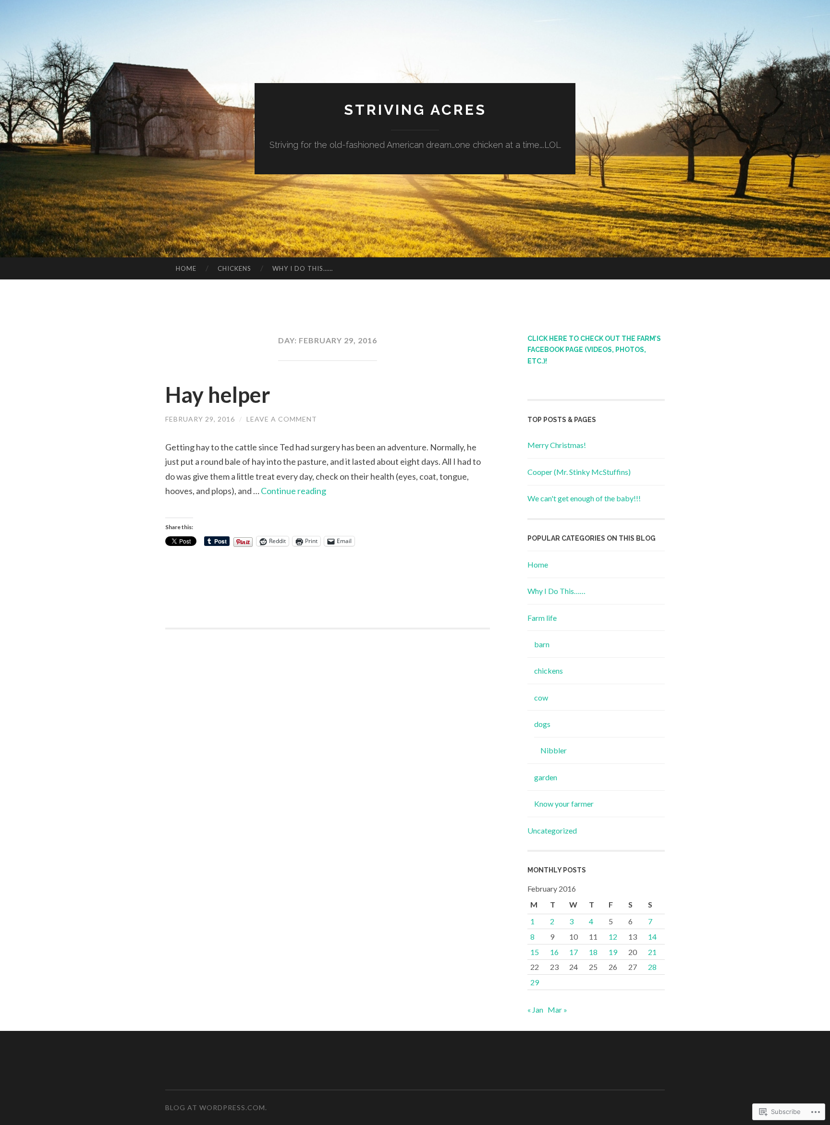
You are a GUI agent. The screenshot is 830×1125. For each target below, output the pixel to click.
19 (613, 951)
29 (534, 982)
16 (554, 951)
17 (573, 951)
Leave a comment (281, 419)
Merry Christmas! (556, 444)
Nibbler (553, 750)
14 (652, 936)
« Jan (535, 1009)
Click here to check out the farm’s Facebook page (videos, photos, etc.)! (594, 350)
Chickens (234, 268)
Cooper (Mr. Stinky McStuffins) (579, 471)
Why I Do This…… (302, 268)
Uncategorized (552, 830)
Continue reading (293, 490)
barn (541, 644)
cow (541, 697)
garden (545, 777)
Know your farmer (564, 803)
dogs (542, 723)
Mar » (557, 1009)
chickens (548, 670)
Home (186, 268)
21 (652, 951)
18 (593, 951)
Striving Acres (415, 109)
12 (613, 936)
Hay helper (217, 395)
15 (534, 951)
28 (652, 966)
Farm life (542, 617)
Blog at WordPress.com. (216, 1107)
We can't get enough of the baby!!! (584, 498)
